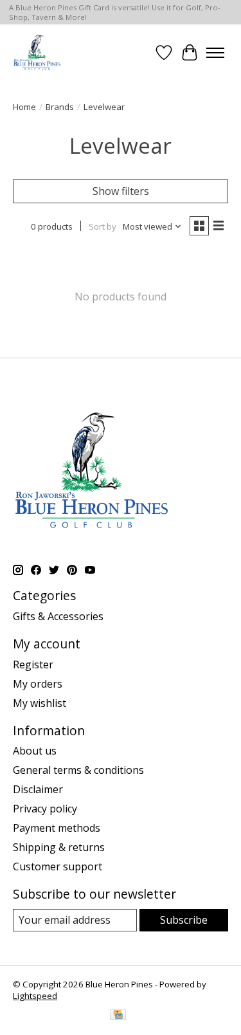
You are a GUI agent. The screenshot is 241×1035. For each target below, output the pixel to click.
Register (33, 664)
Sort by (102, 226)
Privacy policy (45, 808)
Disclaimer (38, 789)
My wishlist (39, 703)
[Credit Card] (118, 1015)
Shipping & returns (59, 847)
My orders (37, 684)
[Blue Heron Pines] (37, 52)
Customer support (57, 866)
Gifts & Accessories (58, 616)
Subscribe (184, 920)
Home (24, 107)
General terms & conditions (78, 770)
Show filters (121, 191)
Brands (60, 107)
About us (35, 751)
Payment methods (56, 828)
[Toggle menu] (215, 53)
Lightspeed (35, 996)
